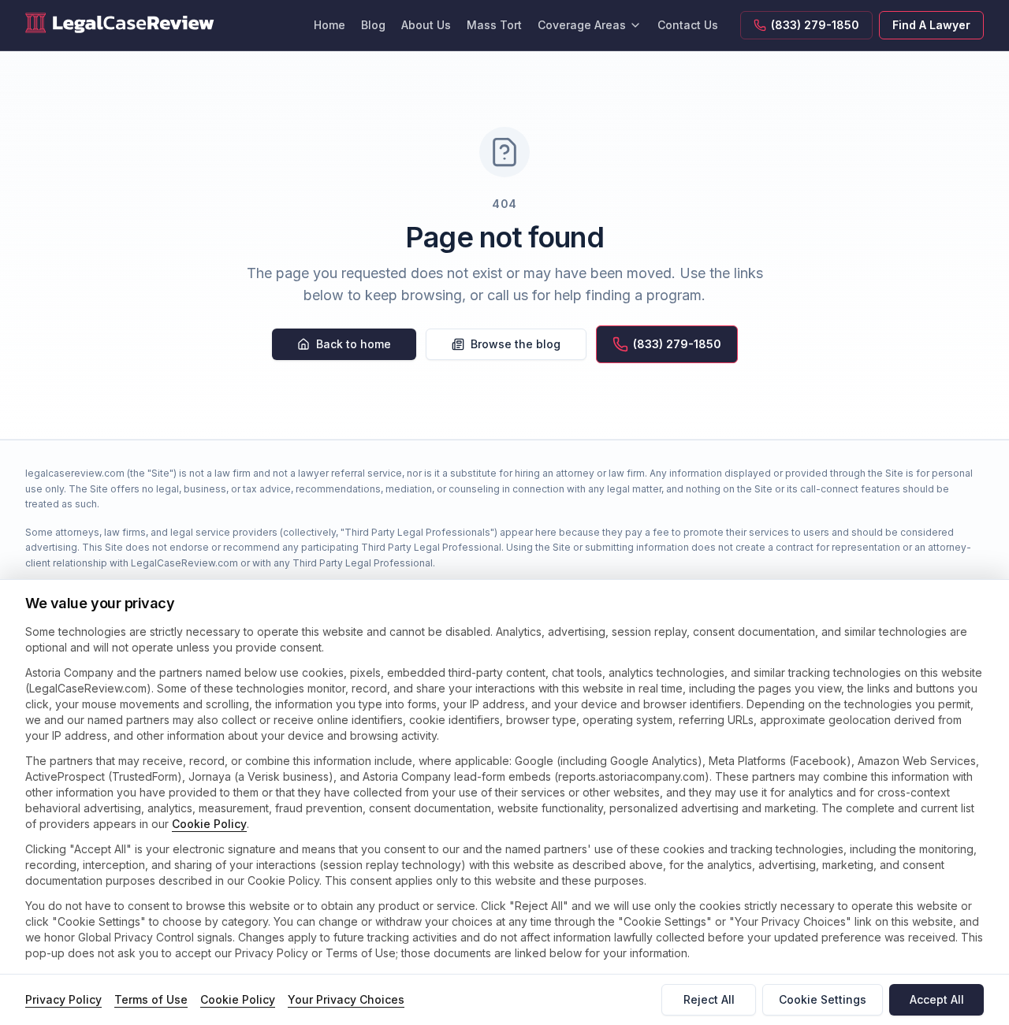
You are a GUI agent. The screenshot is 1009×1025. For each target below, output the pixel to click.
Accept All (937, 999)
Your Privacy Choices (346, 999)
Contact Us (687, 25)
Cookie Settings (822, 999)
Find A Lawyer (931, 25)
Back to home (353, 344)
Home (329, 25)
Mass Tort (494, 25)
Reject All (709, 999)
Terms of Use (151, 999)
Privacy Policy (63, 999)
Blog (373, 25)
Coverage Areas (582, 25)
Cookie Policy (209, 823)
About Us (426, 25)
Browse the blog (515, 344)
